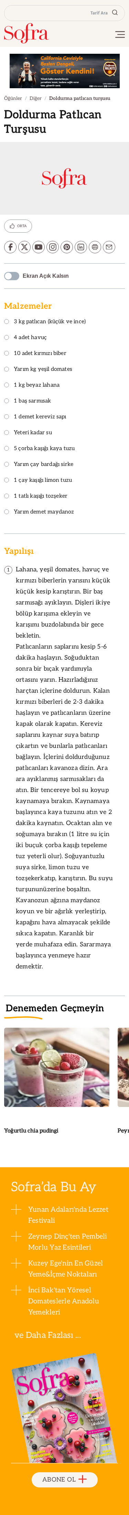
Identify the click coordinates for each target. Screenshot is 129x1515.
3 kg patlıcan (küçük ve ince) (50, 322)
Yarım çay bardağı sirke (43, 465)
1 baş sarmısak (32, 401)
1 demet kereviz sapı (40, 417)
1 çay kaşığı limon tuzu (43, 481)
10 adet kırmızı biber (40, 354)
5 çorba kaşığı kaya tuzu (44, 449)
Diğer (36, 98)
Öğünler (13, 98)
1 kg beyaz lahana (37, 385)
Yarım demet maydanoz (44, 512)
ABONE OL (59, 1479)
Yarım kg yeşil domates (43, 370)
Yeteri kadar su (33, 433)
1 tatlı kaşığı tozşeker (40, 496)
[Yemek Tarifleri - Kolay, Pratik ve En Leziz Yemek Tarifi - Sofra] (26, 33)
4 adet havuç (30, 338)
